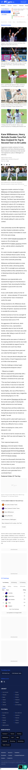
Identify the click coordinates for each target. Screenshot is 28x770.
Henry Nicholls (14, 192)
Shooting (12, 741)
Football (14, 533)
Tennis (12, 733)
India (9, 602)
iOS (2, 543)
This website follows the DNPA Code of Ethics (12, 761)
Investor (10, 755)
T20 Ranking (22, 582)
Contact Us (9, 758)
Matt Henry (4, 446)
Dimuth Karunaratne (18, 238)
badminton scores (13, 535)
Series (15, 5)
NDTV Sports (4, 537)
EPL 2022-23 (18, 712)
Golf (12, 737)
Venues (4, 704)
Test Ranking (5, 582)
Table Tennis (6, 745)
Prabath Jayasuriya (15, 243)
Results (17, 694)
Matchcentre (5, 725)
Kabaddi (4, 741)
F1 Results (21, 535)
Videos (4, 699)
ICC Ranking (18, 704)
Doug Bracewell (5, 451)
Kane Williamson (9, 512)
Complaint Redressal (19, 755)
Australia (10, 593)
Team (4, 586)
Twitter (3, 539)
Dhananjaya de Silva (17, 399)
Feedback (17, 752)
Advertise (3, 752)
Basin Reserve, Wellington (9, 519)
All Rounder (22, 586)
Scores (10, 5)
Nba (18, 737)
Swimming (20, 741)
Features (17, 699)
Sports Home (4, 22)
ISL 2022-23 (5, 712)
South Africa (11, 596)
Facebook (15, 537)
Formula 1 (5, 733)
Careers (3, 758)
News (14, 22)
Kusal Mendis (21, 451)
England (10, 606)
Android (21, 541)
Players (17, 702)
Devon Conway (12, 456)
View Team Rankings (14, 609)
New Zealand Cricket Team (12, 508)
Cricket (3, 5)
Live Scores (5, 692)
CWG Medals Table (16, 673)
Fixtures (21, 5)
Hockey (19, 733)
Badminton (5, 737)
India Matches (5, 11)
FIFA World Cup (5, 673)
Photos (17, 697)
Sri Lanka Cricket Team (11, 504)
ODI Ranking (14, 582)
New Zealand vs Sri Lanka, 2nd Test (12, 523)
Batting (9, 586)
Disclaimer (3, 755)
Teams (4, 702)
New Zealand (11, 599)
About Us (10, 752)
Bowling (15, 586)
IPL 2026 (4, 14)
